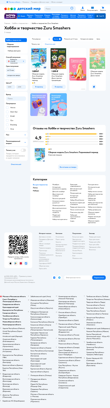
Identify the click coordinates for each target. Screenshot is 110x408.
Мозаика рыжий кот (59, 205)
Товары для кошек (95, 237)
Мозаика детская (75, 193)
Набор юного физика (95, 207)
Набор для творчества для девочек (95, 195)
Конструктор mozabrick (56, 211)
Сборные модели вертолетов (93, 222)
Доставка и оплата (45, 237)
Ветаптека (92, 250)
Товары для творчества (77, 207)
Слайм (72, 221)
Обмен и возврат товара (44, 244)
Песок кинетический (77, 210)
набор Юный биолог (77, 200)
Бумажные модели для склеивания (77, 203)
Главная (7, 23)
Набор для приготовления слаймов (75, 216)
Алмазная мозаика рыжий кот (58, 202)
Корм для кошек (94, 239)
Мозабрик (55, 184)
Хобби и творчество (20, 23)
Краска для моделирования (75, 185)
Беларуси (32, 282)
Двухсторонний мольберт (57, 195)
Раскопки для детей (58, 198)
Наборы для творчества (92, 199)
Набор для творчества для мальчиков (95, 203)
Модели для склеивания (56, 216)
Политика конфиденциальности (46, 254)
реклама (83, 89)
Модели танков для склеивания (94, 217)
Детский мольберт (58, 191)
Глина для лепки (93, 184)
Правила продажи (45, 248)
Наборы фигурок (14, 51)
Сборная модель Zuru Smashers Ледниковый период (73, 152)
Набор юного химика (95, 191)
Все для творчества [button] (40, 185)
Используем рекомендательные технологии (18, 280)
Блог (74, 256)
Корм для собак (94, 244)
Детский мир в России (11, 282)
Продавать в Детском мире (46, 240)
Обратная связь (44, 266)
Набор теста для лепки (59, 219)
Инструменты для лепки (94, 188)
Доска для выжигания (59, 208)
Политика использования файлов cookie (44, 259)
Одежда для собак (95, 247)
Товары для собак (94, 242)
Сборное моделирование (13, 45)
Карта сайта (43, 268)
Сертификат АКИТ (45, 263)
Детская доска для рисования (76, 189)
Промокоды (43, 250)
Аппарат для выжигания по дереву (59, 188)
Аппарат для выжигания (74, 196)
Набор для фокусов (94, 210)
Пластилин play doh (76, 212)
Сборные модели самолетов (93, 213)
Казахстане (23, 282)
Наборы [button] (36, 191)
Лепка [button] (35, 188)
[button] (100, 16)
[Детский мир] (22, 9)
